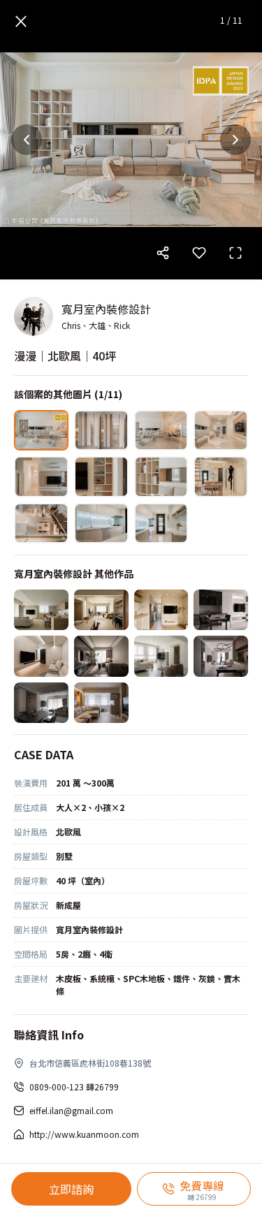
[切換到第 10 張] (101, 523)
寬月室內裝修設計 (106, 308)
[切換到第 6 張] (101, 476)
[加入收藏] (199, 252)
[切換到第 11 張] (161, 523)
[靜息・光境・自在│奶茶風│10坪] (41, 656)
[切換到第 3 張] (161, 430)
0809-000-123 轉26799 (74, 1086)
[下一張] (235, 139)
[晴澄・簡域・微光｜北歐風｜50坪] (161, 656)
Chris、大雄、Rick (95, 325)
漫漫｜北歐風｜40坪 (65, 355)
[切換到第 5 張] (41, 476)
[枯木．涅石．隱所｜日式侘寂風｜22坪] (41, 610)
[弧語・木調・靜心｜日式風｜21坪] (101, 702)
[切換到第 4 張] (221, 430)
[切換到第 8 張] (221, 476)
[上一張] (26, 139)
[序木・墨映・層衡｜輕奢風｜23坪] (221, 610)
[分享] (162, 252)
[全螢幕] (235, 252)
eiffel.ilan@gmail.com (71, 1110)
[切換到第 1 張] (41, 430)
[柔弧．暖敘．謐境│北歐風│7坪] (161, 610)
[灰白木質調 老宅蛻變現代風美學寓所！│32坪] (41, 702)
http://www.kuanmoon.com (84, 1134)
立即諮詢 (71, 1188)
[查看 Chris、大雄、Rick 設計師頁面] (33, 316)
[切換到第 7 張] (161, 476)
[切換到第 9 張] (41, 523)
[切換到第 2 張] (101, 430)
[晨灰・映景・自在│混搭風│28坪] (101, 656)
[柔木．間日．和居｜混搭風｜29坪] (101, 610)
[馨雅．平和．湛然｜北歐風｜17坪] (221, 656)
